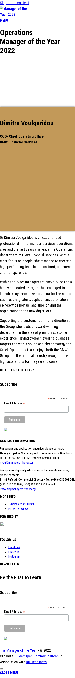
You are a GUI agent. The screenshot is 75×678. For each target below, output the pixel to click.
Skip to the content (14, 3)
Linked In (13, 552)
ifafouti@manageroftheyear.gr (18, 489)
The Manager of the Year (18, 650)
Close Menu (9, 673)
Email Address (14, 403)
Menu (4, 20)
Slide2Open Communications (37, 656)
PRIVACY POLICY (18, 509)
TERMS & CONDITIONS (21, 504)
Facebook (14, 547)
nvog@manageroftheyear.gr (16, 463)
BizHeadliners (36, 662)
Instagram (14, 556)
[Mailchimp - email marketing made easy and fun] (6, 430)
